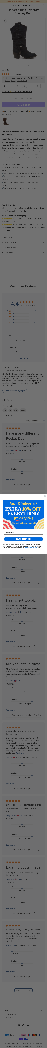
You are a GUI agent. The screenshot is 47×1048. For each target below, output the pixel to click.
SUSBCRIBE (23, 539)
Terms (26, 547)
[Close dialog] (45, 496)
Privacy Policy (33, 547)
